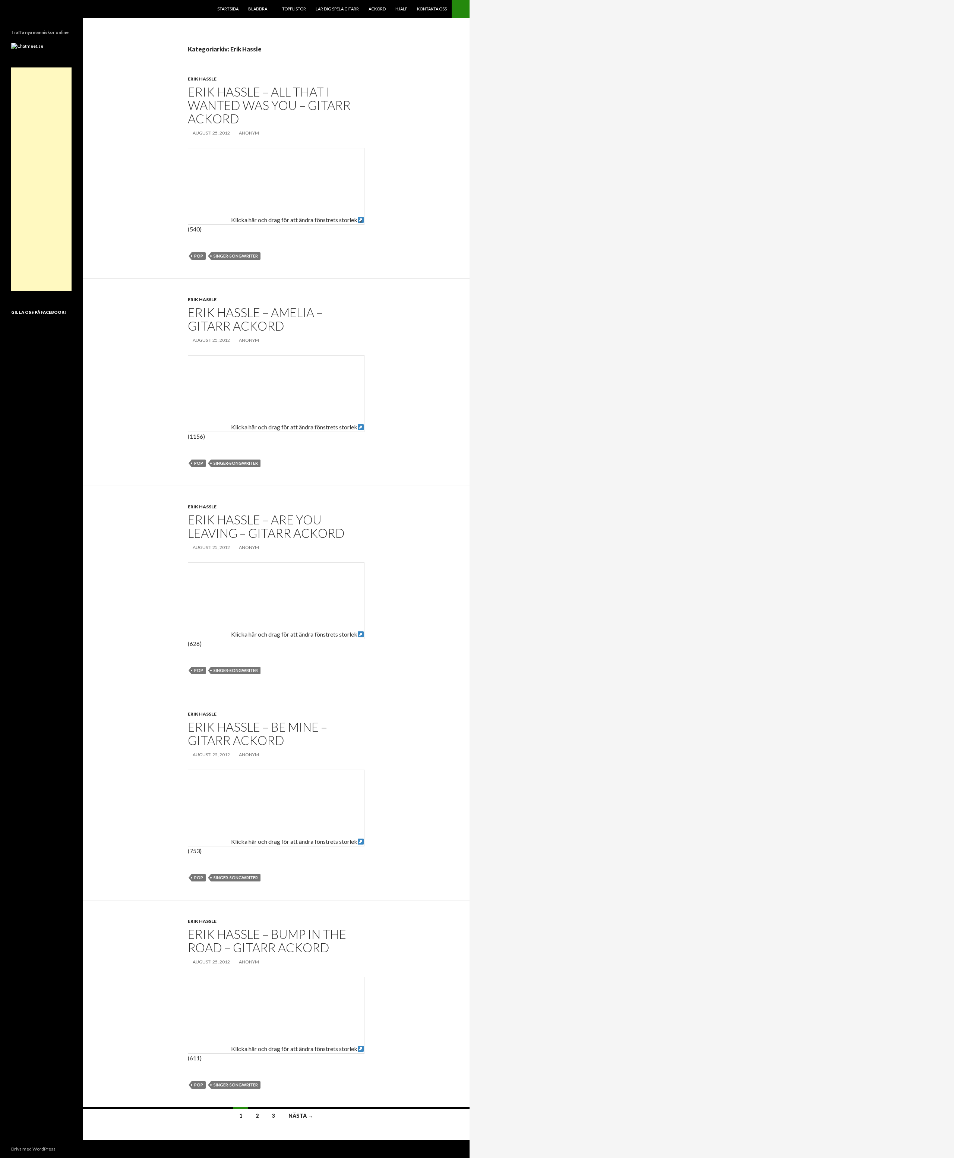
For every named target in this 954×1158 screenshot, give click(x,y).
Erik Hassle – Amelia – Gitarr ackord (255, 319)
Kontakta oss (432, 8)
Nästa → (300, 1116)
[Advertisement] (41, 179)
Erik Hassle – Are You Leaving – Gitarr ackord (266, 526)
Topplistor (294, 8)
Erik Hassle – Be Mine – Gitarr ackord (257, 733)
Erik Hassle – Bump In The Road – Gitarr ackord (267, 941)
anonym (249, 133)
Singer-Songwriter (236, 255)
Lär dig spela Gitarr (337, 8)
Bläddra (257, 8)
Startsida (227, 8)
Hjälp (401, 8)
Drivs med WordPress (33, 1149)
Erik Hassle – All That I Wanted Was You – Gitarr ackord (269, 105)
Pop (198, 255)
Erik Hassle (202, 79)
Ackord (377, 8)
